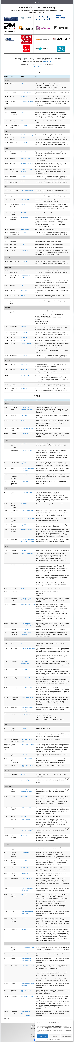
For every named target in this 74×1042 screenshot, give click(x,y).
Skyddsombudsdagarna (27, 518)
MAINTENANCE (25, 229)
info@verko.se (47, 61)
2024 (39, 66)
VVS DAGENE (24, 873)
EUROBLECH (24, 929)
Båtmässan (24, 121)
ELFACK (23, 204)
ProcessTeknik (25, 861)
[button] (71, 1022)
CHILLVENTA (24, 867)
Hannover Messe (25, 158)
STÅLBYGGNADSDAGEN (27, 947)
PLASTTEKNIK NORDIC (27, 190)
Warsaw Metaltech (26, 92)
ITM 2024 (23, 728)
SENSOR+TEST (25, 754)
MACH (22, 588)
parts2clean (24, 290)
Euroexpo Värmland (26, 433)
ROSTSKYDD (24, 565)
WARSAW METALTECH (27, 428)
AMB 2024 (24, 816)
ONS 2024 (23, 774)
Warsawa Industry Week (27, 954)
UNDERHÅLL (24, 504)
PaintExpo (23, 550)
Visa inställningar (66, 1036)
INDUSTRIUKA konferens (27, 744)
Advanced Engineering (27, 163)
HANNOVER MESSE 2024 (28, 604)
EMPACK (23, 326)
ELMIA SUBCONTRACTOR (28, 965)
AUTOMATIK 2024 (26, 808)
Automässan (24, 84)
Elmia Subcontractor (26, 376)
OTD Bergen (24, 894)
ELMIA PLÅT (24, 669)
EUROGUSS (24, 415)
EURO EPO (24, 355)
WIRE (22, 591)
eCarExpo (23, 112)
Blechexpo (24, 364)
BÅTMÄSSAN (24, 444)
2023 (35, 66)
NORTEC (23, 420)
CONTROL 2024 (25, 629)
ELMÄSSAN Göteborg (27, 697)
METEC (23, 244)
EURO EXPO (24, 97)
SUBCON (23, 241)
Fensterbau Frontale (26, 529)
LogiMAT (23, 525)
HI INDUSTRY (24, 311)
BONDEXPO (24, 337)
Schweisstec (24, 369)
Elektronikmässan (25, 152)
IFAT (22, 643)
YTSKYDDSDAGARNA (27, 101)
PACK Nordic (24, 217)
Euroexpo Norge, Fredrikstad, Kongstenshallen (25, 1013)
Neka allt (54, 1036)
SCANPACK (24, 918)
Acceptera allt (42, 1036)
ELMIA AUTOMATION (26, 687)
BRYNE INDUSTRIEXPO (27, 758)
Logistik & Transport (26, 343)
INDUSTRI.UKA (25, 200)
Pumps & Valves (25, 475)
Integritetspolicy (57, 1039)
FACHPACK (24, 835)
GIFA (22, 247)
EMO (22, 285)
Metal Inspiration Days (27, 996)
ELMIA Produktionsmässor (28, 648)
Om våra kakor (50, 1039)
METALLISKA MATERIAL (27, 510)
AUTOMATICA (25, 250)
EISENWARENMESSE (26, 492)
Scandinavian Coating (27, 135)
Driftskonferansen (25, 819)
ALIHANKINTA (24, 295)
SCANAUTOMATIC (26, 852)
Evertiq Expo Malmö (26, 714)
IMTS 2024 (24, 796)
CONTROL (23, 213)
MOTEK (23, 340)
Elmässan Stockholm (26, 878)
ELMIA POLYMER (25, 678)
